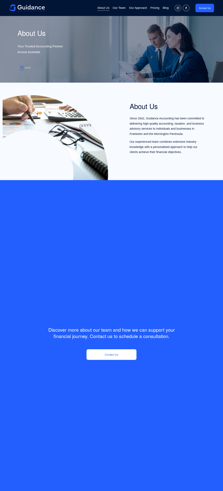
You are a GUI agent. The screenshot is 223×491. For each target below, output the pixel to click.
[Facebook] (186, 8)
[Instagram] (178, 8)
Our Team (119, 7)
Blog (166, 7)
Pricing (154, 7)
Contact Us (205, 8)
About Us (103, 7)
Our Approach (138, 7)
